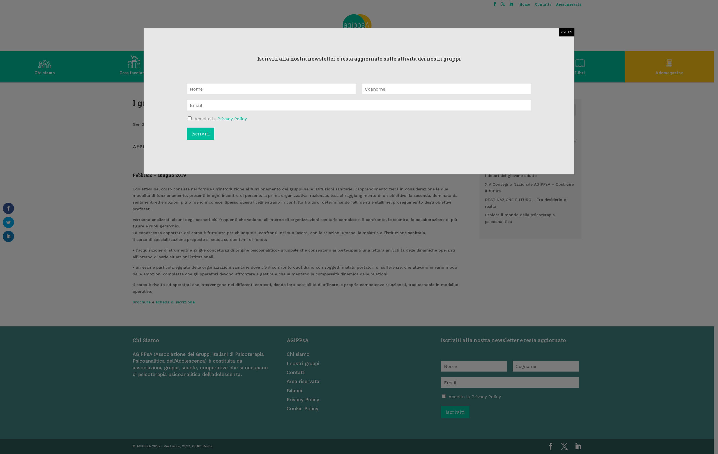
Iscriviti (200, 134)
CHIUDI (566, 32)
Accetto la (220, 118)
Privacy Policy (232, 118)
